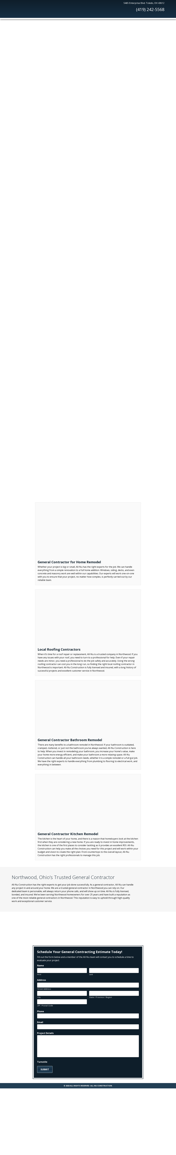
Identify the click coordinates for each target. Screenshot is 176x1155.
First (39, 974)
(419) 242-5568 (150, 9)
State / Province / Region (100, 997)
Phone (17, 205)
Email (17, 216)
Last (91, 974)
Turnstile (19, 258)
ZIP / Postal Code (45, 1005)
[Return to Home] (18, 8)
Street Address (44, 989)
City (39, 997)
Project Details (18, 228)
